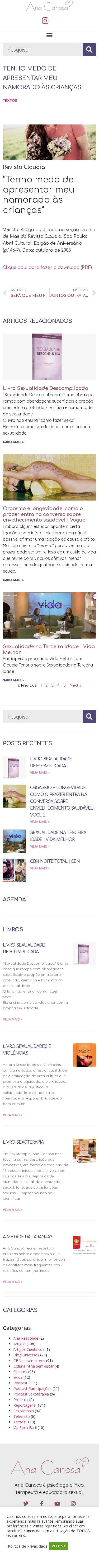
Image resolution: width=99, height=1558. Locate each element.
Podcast (20, 1382)
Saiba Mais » (13, 442)
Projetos (20, 1399)
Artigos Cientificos (28, 1349)
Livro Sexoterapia (23, 1142)
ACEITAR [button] (58, 1545)
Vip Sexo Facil (25, 1427)
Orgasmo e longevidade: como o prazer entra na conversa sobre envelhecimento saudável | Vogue (44, 514)
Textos (10, 100)
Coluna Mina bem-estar (33, 1366)
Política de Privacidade (28, 1546)
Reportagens (24, 1405)
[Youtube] (57, 1504)
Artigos (19, 1343)
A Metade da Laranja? (27, 1237)
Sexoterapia (23, 1410)
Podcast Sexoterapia (31, 1394)
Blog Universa (25, 1354)
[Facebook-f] (42, 1504)
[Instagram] (45, 20)
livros (17, 1377)
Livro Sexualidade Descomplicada (45, 388)
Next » (75, 686)
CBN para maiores (29, 1360)
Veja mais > (40, 772)
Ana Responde (25, 1338)
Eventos (20, 1371)
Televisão (21, 1416)
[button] (50, 35)
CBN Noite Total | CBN (55, 861)
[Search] (89, 49)
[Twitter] (26, 1504)
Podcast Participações (32, 1388)
